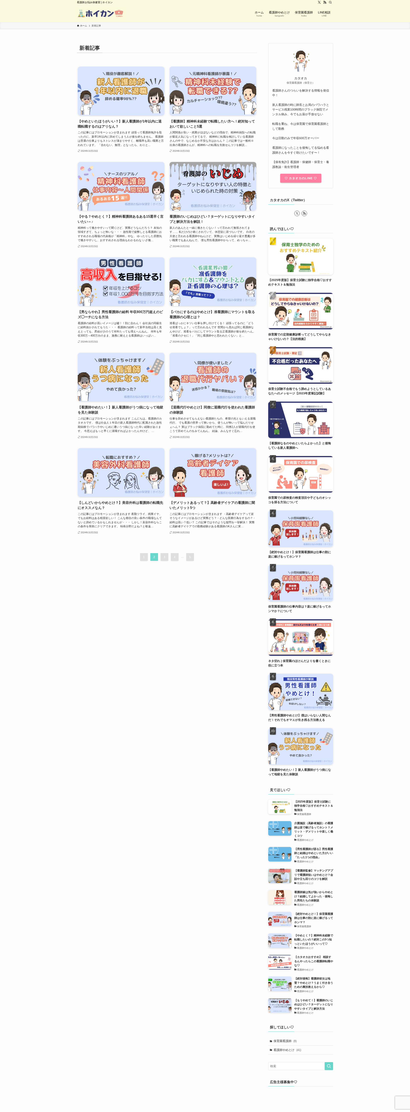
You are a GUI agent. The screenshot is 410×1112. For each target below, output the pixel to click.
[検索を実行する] (329, 1066)
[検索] (330, 2)
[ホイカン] (100, 13)
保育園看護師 (285, 1041)
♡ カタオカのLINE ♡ (301, 178)
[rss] (325, 2)
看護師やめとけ (287, 1050)
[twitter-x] (319, 2)
